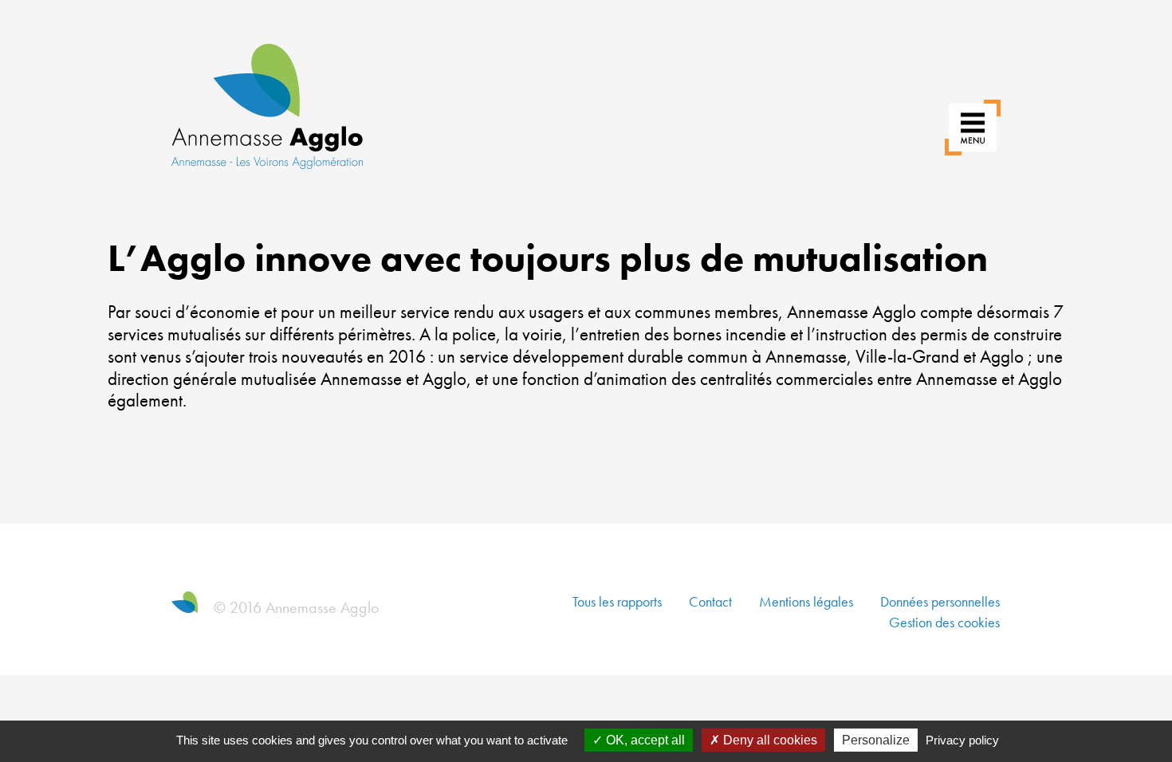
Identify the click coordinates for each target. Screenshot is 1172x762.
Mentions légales (806, 601)
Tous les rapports (617, 601)
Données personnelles (940, 601)
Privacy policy (962, 740)
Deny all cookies (768, 740)
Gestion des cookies (944, 622)
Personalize (876, 740)
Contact (710, 601)
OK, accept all (644, 740)
